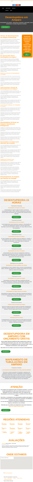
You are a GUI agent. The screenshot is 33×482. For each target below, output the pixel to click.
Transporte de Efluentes (5, 432)
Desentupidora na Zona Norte (20, 424)
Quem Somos (8, 8)
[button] (4, 424)
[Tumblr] (20, 5)
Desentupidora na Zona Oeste (4, 424)
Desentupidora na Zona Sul (28, 424)
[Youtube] (16, 5)
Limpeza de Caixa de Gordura (12, 433)
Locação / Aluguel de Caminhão (28, 433)
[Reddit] (18, 5)
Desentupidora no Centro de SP (12, 428)
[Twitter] (15, 5)
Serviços (13, 8)
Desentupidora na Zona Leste (12, 424)
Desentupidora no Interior (20, 428)
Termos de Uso (19, 478)
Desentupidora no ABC (4, 428)
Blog (11, 10)
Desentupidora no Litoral (28, 428)
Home (3, 8)
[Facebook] (13, 5)
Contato (6, 10)
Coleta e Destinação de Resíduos (20, 433)
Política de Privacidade (8, 479)
